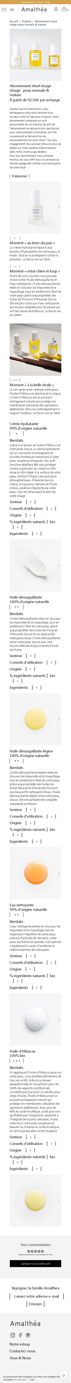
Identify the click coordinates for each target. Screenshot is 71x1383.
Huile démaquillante (26, 597)
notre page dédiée (34, 151)
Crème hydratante (24, 423)
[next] (59, 207)
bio (52, 521)
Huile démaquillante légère (31, 751)
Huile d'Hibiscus (22, 1051)
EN (12, 10)
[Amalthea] (34, 11)
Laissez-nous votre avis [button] (35, 1263)
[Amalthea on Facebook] (20, 1336)
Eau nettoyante (22, 905)
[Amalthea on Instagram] (13, 1336)
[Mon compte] (57, 10)
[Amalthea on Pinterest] (28, 1336)
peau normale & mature (29, 92)
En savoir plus (20, 1379)
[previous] (12, 207)
